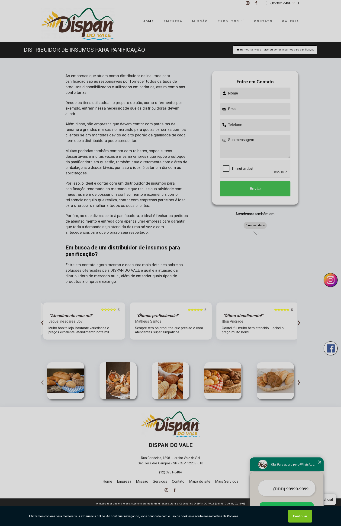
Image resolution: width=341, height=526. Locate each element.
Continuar (300, 516)
